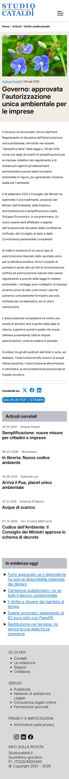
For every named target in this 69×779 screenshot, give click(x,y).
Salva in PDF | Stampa (23, 400)
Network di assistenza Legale (32, 695)
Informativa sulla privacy (34, 724)
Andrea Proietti (12, 81)
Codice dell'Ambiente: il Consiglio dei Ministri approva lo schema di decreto (33, 532)
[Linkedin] (39, 390)
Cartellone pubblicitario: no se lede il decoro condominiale (34, 593)
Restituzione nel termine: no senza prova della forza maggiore (33, 629)
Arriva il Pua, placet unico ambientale (27, 485)
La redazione (25, 662)
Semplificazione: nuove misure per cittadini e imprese (32, 435)
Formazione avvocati (31, 707)
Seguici (20, 667)
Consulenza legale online (35, 702)
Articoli (16, 26)
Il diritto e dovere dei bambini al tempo (36, 604)
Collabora (22, 671)
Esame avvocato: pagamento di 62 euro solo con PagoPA (36, 615)
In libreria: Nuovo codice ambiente (26, 460)
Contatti (20, 658)
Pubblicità (22, 689)
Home (6, 26)
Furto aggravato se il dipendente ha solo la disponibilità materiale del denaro (37, 579)
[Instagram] (16, 737)
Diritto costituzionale (37, 26)
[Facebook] (32, 390)
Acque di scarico (18, 507)
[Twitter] (25, 390)
